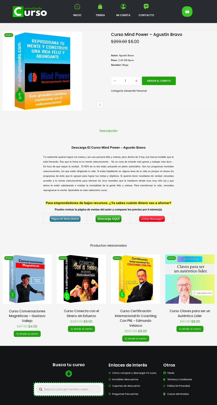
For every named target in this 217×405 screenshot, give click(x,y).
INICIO (77, 15)
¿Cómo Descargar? (152, 218)
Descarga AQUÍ (108, 218)
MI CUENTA (123, 15)
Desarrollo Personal (135, 91)
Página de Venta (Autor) (65, 218)
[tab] (108, 130)
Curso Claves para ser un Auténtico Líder (190, 313)
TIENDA (100, 15)
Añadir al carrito (159, 81)
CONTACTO (146, 15)
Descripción (108, 131)
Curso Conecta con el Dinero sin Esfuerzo (81, 313)
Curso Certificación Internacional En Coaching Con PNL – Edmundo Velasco (135, 318)
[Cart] (187, 11)
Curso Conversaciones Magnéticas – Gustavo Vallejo (27, 316)
